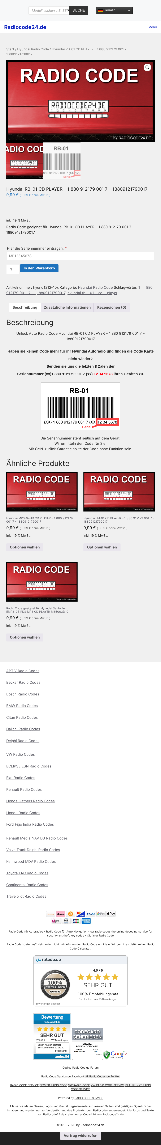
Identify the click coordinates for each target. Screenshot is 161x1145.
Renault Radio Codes (24, 789)
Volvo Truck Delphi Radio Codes (33, 850)
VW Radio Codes (20, 754)
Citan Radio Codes (22, 717)
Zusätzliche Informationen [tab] (67, 307)
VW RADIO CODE (79, 1085)
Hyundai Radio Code (33, 49)
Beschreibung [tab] (25, 307)
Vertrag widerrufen (80, 1135)
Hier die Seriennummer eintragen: (37, 248)
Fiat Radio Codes (20, 778)
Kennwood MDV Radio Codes (31, 861)
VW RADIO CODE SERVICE (108, 1085)
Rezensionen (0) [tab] (111, 307)
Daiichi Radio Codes (23, 729)
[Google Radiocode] (115, 1058)
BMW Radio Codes (22, 706)
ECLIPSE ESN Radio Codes (28, 766)
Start (10, 49)
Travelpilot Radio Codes (26, 896)
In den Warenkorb (39, 268)
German (109, 10)
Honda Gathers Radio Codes (30, 801)
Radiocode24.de (25, 27)
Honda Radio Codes (23, 813)
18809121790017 (51, 293)
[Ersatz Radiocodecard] (87, 1058)
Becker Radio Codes (23, 682)
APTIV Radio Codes (22, 671)
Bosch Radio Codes (22, 694)
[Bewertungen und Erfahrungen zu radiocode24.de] (52, 1058)
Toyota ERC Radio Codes (27, 873)
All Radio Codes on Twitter (102, 1076)
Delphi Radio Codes (22, 741)
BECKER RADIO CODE (53, 1085)
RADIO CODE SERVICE (24, 1085)
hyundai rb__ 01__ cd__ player (92, 293)
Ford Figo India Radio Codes (30, 824)
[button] (147, 67)
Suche (79, 10)
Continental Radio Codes (27, 885)
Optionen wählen (25, 547)
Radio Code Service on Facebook (62, 1076)
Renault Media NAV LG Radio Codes (37, 838)
